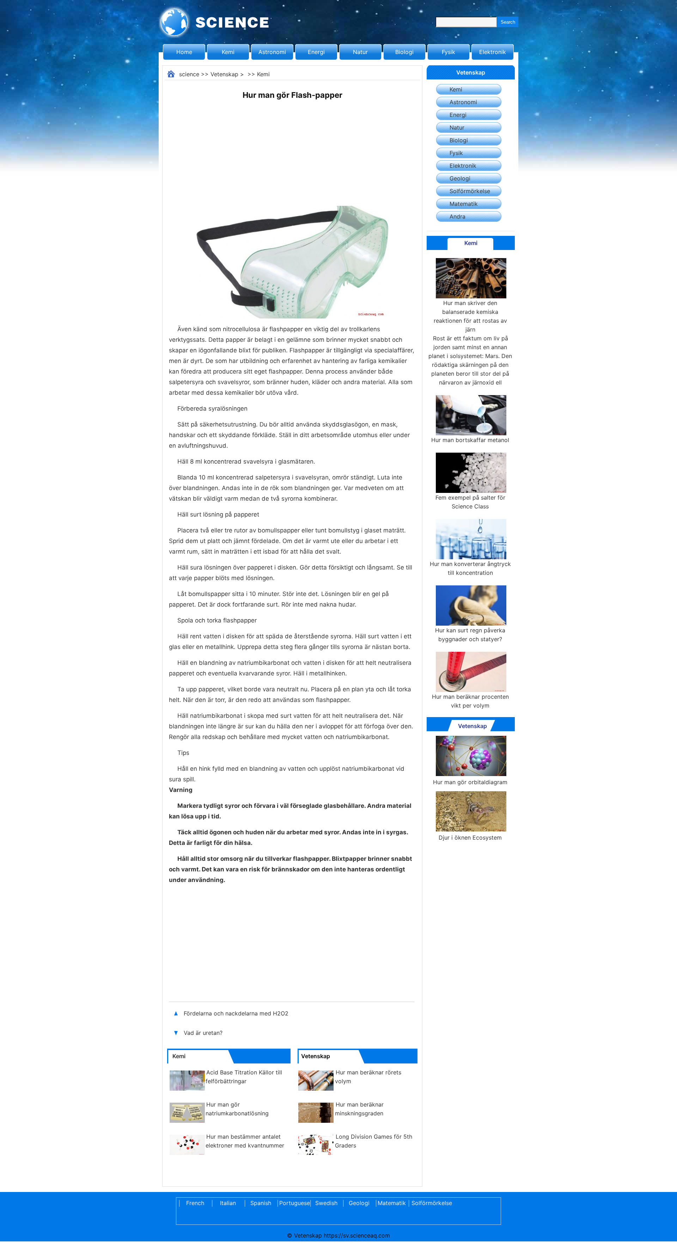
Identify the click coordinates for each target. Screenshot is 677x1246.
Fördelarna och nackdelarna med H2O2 (236, 1013)
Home (184, 51)
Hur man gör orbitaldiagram (470, 782)
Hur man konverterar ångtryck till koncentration (470, 568)
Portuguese (293, 1202)
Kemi (228, 51)
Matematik (464, 203)
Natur (360, 51)
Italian (228, 1202)
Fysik (448, 51)
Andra (457, 216)
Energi (316, 51)
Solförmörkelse (470, 191)
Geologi (460, 178)
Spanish (260, 1202)
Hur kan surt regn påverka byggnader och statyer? (470, 635)
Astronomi (272, 51)
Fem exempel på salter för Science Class (470, 502)
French (195, 1202)
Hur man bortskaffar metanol (470, 439)
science (189, 74)
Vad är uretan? (204, 1032)
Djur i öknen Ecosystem (470, 837)
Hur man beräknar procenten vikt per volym (470, 701)
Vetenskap (224, 74)
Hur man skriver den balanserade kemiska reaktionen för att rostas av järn (470, 316)
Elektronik (492, 51)
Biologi (404, 51)
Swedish (326, 1202)
